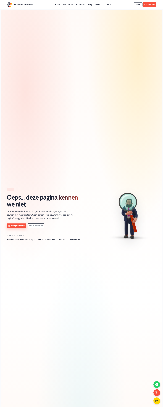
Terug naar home (18, 226)
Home (57, 4)
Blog (90, 4)
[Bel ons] (156, 392)
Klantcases (80, 4)
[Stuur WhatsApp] (156, 384)
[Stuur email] (156, 400)
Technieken (68, 4)
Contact (98, 4)
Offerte (108, 4)
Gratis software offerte (46, 239)
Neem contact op (36, 226)
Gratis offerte (149, 4)
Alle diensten (75, 239)
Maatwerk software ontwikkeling (20, 239)
